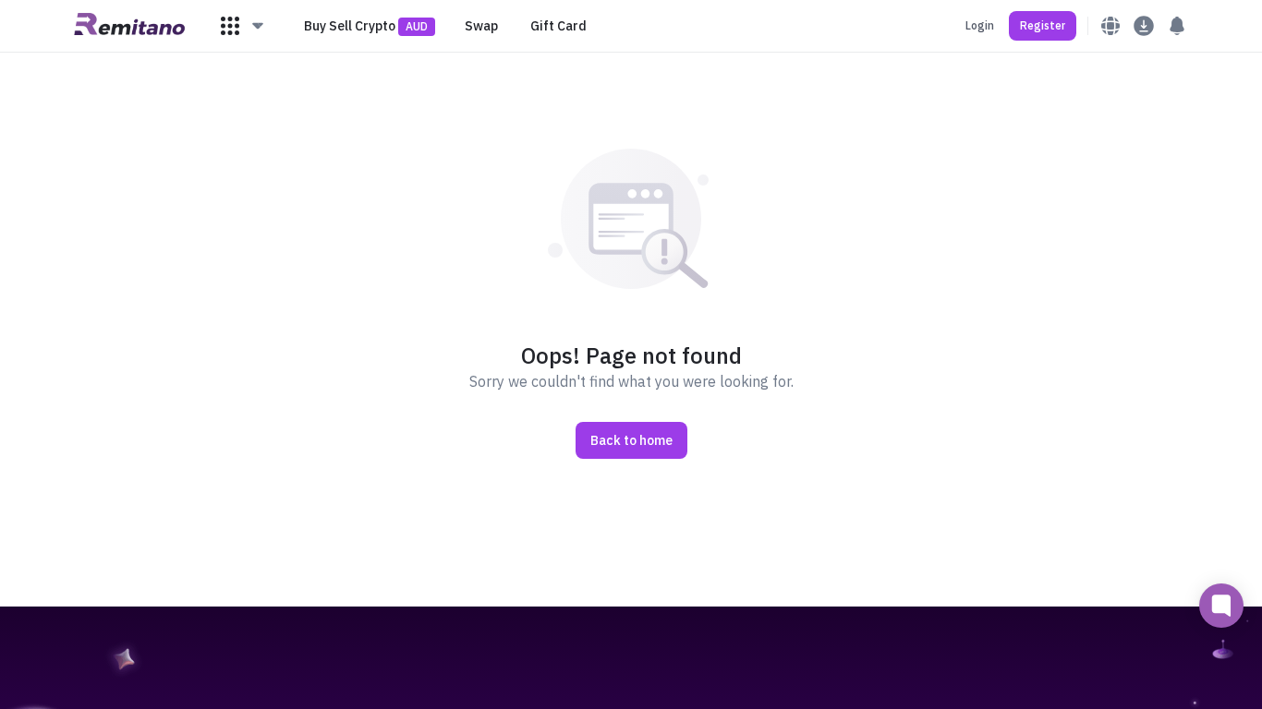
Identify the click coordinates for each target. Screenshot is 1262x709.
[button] (243, 26)
